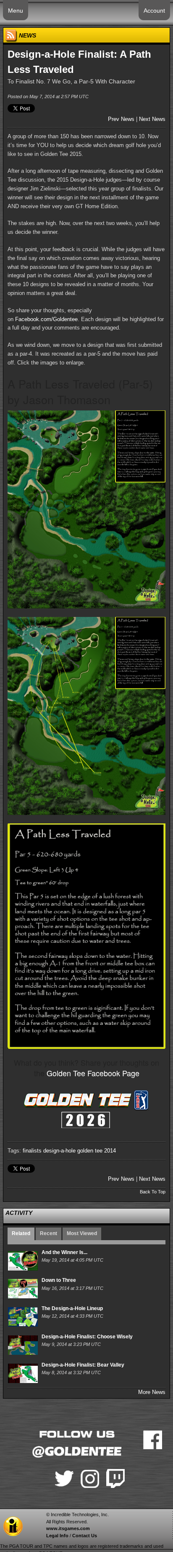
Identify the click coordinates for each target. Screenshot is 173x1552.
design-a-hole (59, 1150)
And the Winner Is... (64, 1252)
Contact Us (84, 1535)
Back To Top (152, 1191)
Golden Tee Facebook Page (93, 1072)
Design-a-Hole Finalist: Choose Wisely (87, 1337)
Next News (152, 119)
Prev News (121, 119)
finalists (32, 1150)
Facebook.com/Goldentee (46, 319)
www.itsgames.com (68, 1528)
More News (151, 1392)
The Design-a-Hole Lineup (72, 1308)
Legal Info (57, 1535)
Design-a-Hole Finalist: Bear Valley (83, 1365)
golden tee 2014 (96, 1150)
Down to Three (59, 1280)
